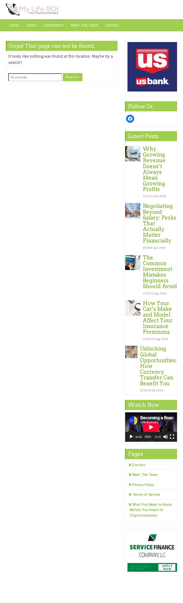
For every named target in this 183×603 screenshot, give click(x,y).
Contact (112, 25)
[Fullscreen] (172, 436)
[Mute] (165, 436)
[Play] (131, 436)
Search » (72, 77)
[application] (151, 427)
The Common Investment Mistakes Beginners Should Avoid (160, 272)
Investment (54, 25)
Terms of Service (146, 494)
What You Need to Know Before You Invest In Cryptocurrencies (151, 509)
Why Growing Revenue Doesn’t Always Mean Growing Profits (154, 169)
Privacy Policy (143, 485)
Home (14, 25)
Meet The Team (84, 25)
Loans (31, 25)
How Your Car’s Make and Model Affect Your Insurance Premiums (158, 317)
